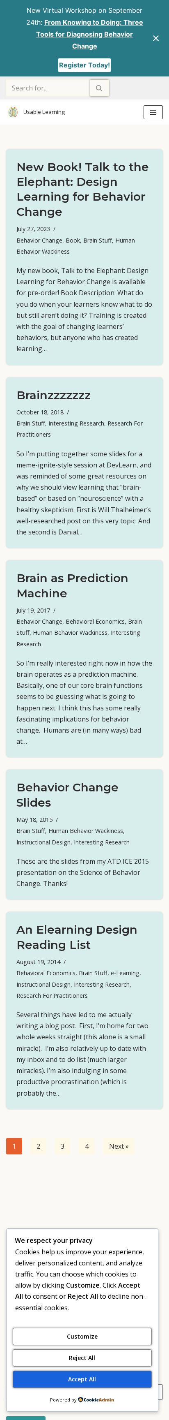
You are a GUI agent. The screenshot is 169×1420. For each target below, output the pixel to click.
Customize (82, 1336)
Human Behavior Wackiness (70, 632)
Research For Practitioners (52, 995)
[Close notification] (156, 38)
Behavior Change (39, 240)
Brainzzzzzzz (53, 395)
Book (73, 240)
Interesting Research (76, 423)
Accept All (82, 1379)
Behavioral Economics (95, 621)
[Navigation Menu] (153, 112)
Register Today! (84, 65)
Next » (119, 1146)
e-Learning (125, 973)
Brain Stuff (97, 240)
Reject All (82, 1358)
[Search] (99, 88)
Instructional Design (43, 842)
